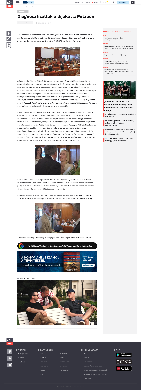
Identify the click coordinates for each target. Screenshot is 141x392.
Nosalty (43, 370)
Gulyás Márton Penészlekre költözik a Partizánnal (120, 115)
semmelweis (23, 7)
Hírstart (43, 358)
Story (62, 358)
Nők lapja (63, 366)
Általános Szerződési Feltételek (95, 374)
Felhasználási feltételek (93, 366)
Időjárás (95, 2)
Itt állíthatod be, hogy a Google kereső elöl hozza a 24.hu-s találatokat (60, 246)
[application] (57, 302)
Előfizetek (122, 2)
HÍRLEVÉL (87, 358)
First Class (44, 366)
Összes (127, 32)
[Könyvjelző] (9, 45)
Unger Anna (79, 2)
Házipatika (63, 353)
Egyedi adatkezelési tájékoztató (95, 370)
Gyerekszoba (64, 362)
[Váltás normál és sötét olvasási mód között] (113, 2)
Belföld (23, 11)
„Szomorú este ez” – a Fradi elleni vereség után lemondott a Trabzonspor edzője (118, 106)
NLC (41, 374)
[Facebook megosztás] (9, 33)
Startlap (43, 353)
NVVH (88, 2)
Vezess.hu (43, 362)
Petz (33, 7)
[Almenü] (18, 2)
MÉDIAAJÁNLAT (88, 378)
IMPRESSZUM (88, 362)
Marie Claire (64, 370)
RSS (85, 353)
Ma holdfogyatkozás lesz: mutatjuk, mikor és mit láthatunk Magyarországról (119, 123)
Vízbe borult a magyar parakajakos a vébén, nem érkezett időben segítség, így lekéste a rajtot (120, 132)
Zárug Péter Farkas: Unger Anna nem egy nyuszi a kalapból (119, 139)
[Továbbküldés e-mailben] (9, 39)
